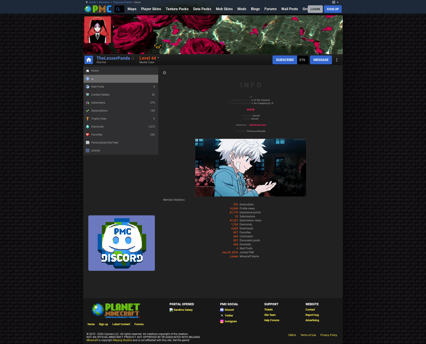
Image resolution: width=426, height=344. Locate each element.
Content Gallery (123, 94)
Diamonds (123, 126)
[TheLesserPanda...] (118, 9)
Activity (95, 150)
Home (92, 2)
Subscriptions (123, 110)
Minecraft (92, 340)
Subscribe (285, 60)
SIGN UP (333, 9)
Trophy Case (123, 118)
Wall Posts (123, 86)
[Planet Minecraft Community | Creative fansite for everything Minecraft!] (115, 310)
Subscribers (123, 102)
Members (104, 2)
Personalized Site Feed (104, 142)
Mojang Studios (122, 340)
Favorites (123, 134)
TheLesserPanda (122, 2)
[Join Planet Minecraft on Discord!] (121, 269)
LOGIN (315, 9)
